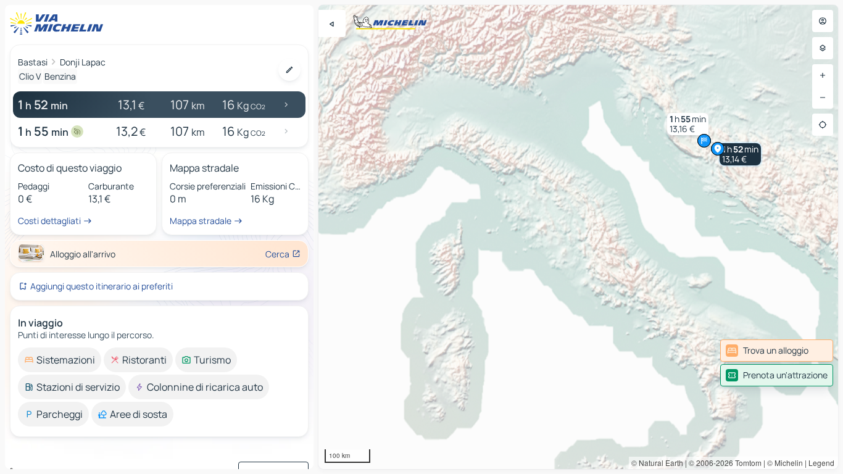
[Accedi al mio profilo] (822, 21)
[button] (740, 154)
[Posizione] (822, 125)
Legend (821, 462)
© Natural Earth (657, 462)
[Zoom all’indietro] (822, 97)
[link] (776, 350)
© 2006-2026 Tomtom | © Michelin (746, 462)
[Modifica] (289, 70)
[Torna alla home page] (59, 23)
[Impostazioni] (822, 48)
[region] (578, 237)
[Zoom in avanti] (822, 75)
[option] (59, 359)
